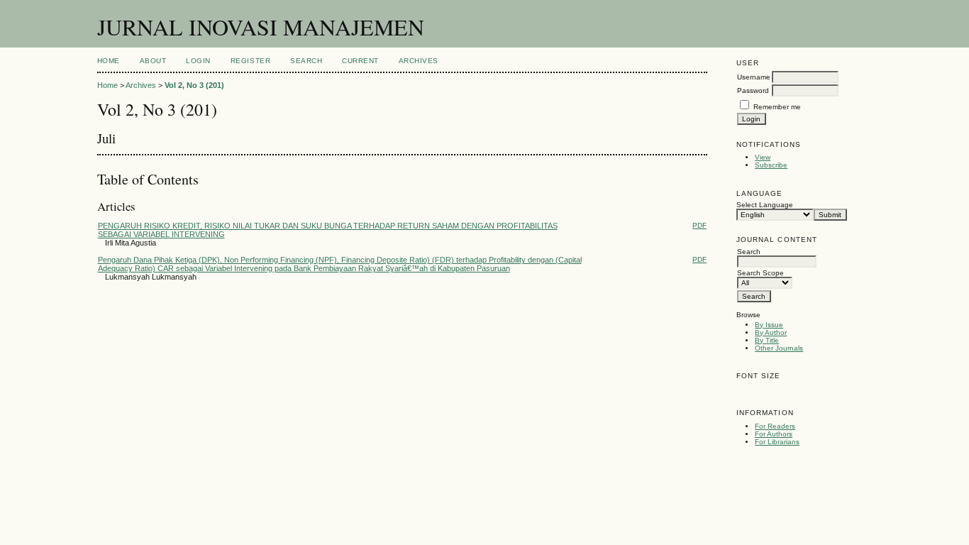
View (762, 157)
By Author (771, 332)
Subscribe (771, 165)
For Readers (775, 426)
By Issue (769, 325)
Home (108, 61)
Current (360, 61)
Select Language (764, 205)
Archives (418, 61)
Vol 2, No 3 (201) (194, 85)
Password (753, 90)
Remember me (777, 107)
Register (250, 61)
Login (198, 61)
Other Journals (779, 348)
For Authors (773, 434)
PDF (699, 225)
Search (306, 61)
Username (753, 77)
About (153, 61)
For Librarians (777, 442)
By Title (767, 340)
